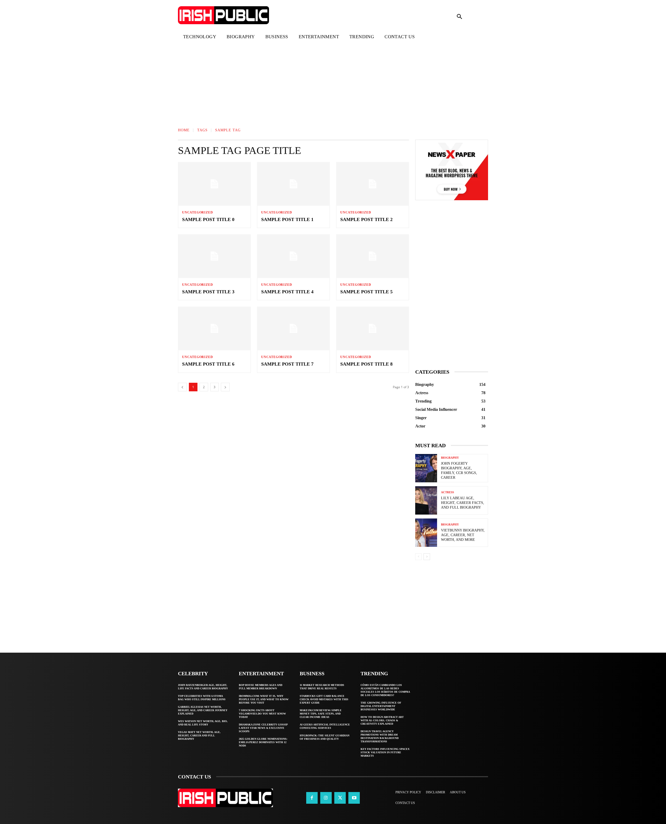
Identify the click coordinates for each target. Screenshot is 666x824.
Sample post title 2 (366, 219)
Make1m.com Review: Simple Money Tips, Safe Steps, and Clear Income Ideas (321, 713)
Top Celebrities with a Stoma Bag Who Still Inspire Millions (202, 698)
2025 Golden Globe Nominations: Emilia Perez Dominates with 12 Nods (263, 742)
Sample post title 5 (366, 291)
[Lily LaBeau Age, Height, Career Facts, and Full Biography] (426, 500)
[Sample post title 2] (372, 184)
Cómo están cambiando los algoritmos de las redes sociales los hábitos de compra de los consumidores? (385, 690)
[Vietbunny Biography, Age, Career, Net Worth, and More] (426, 532)
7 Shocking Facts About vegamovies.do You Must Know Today (262, 713)
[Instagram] (326, 797)
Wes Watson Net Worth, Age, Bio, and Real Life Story (203, 723)
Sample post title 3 (208, 291)
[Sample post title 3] (214, 256)
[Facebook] (312, 797)
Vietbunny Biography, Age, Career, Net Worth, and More (463, 535)
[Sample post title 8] (372, 328)
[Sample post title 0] (214, 184)
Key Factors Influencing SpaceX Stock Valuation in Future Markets (385, 752)
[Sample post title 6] (214, 328)
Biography (450, 457)
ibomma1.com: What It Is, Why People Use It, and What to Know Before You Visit (264, 699)
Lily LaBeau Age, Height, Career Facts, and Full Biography (462, 502)
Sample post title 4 (287, 291)
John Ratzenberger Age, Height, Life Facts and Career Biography (203, 687)
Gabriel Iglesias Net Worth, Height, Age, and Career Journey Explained (202, 710)
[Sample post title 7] (293, 328)
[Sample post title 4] (293, 256)
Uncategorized (197, 212)
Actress (447, 492)
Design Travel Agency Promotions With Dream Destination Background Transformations (380, 736)
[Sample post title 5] (372, 256)
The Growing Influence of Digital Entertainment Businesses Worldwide (381, 706)
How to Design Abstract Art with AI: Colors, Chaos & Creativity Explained (382, 720)
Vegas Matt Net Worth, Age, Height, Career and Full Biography (199, 735)
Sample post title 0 (208, 219)
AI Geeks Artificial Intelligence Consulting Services (325, 726)
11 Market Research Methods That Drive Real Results (322, 687)
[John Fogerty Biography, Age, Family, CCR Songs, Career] (426, 468)
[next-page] (427, 556)
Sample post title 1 (287, 219)
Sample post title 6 (208, 364)
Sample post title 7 (287, 364)
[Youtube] (354, 797)
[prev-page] (418, 556)
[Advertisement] (156, 81)
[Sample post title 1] (293, 184)
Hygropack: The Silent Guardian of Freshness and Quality (324, 737)
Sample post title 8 (366, 364)
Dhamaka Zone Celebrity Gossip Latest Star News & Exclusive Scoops (263, 728)
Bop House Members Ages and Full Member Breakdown (260, 687)
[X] (340, 797)
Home (184, 130)
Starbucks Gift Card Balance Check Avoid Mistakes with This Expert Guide (324, 699)
